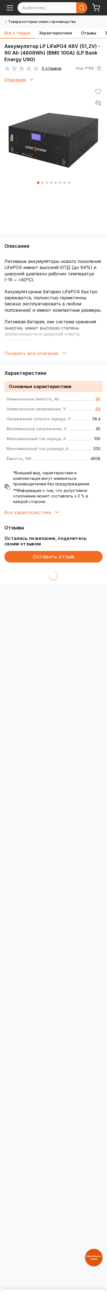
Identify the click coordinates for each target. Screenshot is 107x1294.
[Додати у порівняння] (98, 102)
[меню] (9, 7)
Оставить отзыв (53, 556)
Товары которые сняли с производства (42, 22)
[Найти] (81, 7)
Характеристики (55, 33)
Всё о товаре (17, 33)
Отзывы (88, 33)
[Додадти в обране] (98, 91)
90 (97, 399)
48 (97, 409)
